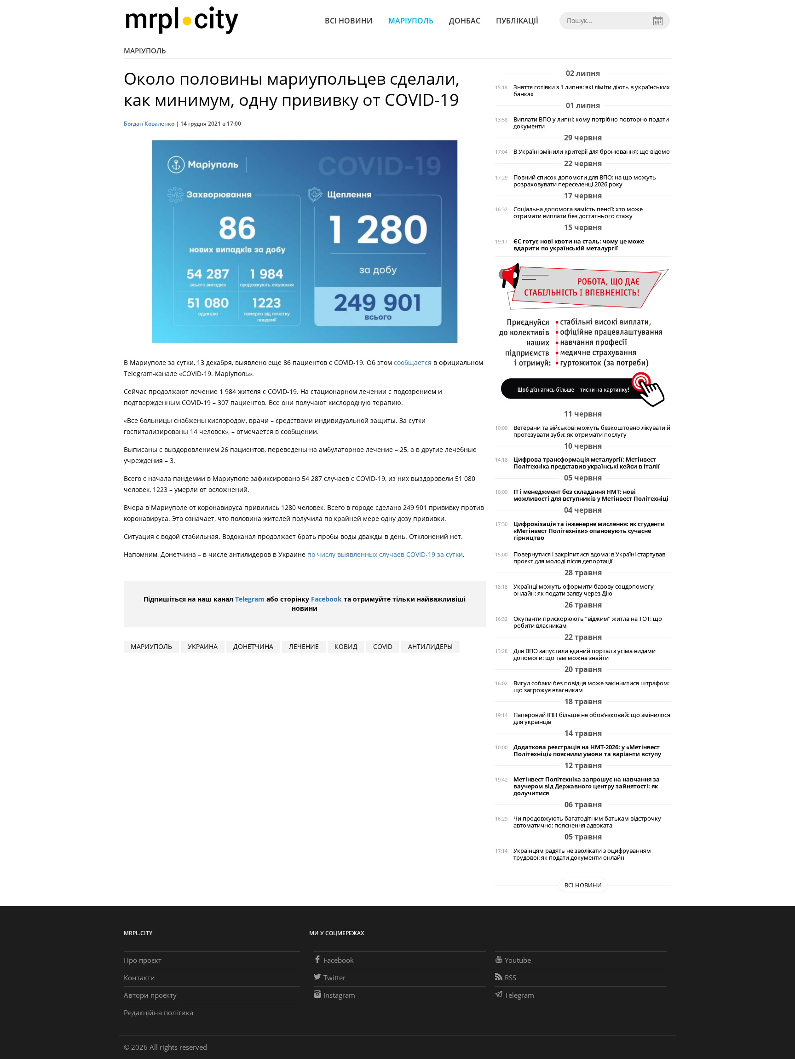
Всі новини (349, 21)
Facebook (326, 599)
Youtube (518, 960)
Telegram (250, 599)
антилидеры (430, 646)
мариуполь (151, 646)
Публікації (517, 21)
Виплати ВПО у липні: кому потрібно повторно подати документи (591, 123)
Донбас (464, 21)
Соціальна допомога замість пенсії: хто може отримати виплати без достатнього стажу (578, 213)
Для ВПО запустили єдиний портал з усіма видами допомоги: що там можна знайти (584, 654)
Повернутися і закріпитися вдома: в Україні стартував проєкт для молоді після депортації (589, 558)
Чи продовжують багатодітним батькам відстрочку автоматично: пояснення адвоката (587, 822)
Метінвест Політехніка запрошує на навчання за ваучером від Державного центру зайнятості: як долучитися (586, 786)
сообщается (413, 362)
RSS (510, 977)
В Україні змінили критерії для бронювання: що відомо (591, 151)
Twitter (334, 977)
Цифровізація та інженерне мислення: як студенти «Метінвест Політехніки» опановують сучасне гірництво (589, 531)
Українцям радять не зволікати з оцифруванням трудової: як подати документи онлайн (582, 854)
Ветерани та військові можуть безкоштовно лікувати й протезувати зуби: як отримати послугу (591, 431)
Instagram (339, 995)
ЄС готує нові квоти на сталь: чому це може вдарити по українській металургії (578, 245)
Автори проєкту (150, 995)
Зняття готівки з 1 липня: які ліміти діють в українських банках (591, 91)
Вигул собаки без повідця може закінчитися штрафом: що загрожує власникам (591, 687)
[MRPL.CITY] (182, 20)
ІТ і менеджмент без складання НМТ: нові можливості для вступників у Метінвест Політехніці (590, 495)
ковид (345, 646)
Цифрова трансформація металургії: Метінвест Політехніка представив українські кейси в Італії (586, 463)
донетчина (253, 646)
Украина (203, 646)
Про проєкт (142, 960)
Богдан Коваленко (149, 123)
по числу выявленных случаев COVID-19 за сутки (385, 554)
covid (382, 646)
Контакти (139, 977)
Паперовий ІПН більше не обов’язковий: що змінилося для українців (591, 718)
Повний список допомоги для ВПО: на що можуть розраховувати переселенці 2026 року (584, 181)
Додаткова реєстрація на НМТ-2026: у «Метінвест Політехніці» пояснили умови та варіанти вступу (587, 751)
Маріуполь (410, 21)
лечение (304, 646)
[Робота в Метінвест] (583, 334)
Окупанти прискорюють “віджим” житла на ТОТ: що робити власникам (587, 622)
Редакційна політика (158, 1012)
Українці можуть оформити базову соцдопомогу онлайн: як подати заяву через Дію (583, 590)
